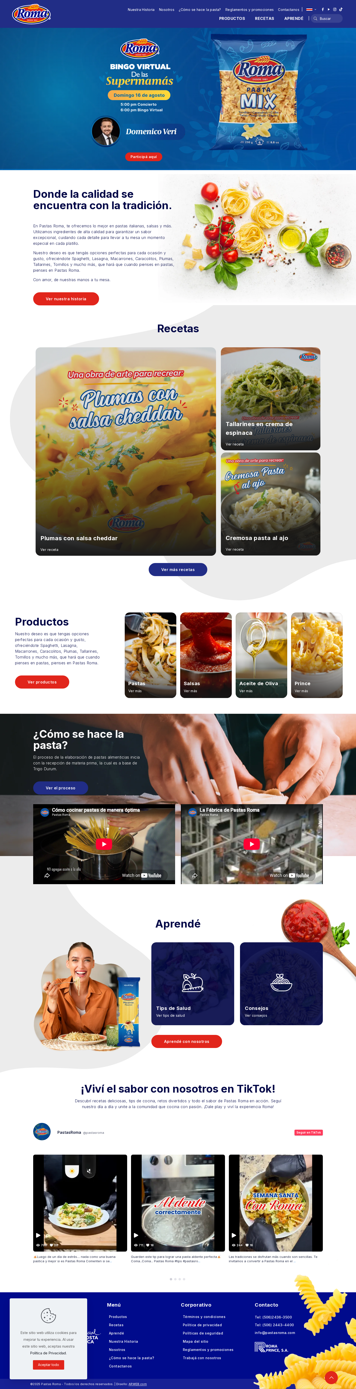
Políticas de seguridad (203, 1333)
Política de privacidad (202, 1325)
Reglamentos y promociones (249, 10)
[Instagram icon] (335, 9)
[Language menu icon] (311, 9)
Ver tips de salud (170, 1015)
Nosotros (166, 10)
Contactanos (288, 10)
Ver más (135, 691)
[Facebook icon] (323, 9)
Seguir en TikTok (308, 1132)
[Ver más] (150, 655)
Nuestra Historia (141, 10)
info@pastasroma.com (275, 1333)
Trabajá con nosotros (202, 1358)
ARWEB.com (138, 1384)
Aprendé (116, 1333)
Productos (118, 1317)
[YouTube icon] (329, 9)
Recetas (116, 1325)
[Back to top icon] (331, 1377)
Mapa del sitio (196, 1341)
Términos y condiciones (204, 1317)
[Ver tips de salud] (192, 976)
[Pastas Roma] (31, 14)
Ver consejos (256, 1015)
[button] (171, 1279)
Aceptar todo (48, 1365)
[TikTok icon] (341, 9)
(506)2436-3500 (277, 1317)
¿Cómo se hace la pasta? (200, 10)
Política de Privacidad (48, 1353)
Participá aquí (144, 156)
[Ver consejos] (281, 976)
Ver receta (49, 550)
